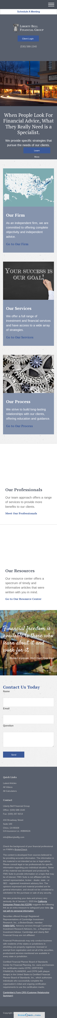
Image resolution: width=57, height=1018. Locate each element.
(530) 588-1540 (28, 46)
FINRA (6, 925)
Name (6, 691)
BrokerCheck (21, 849)
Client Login (28, 38)
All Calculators (10, 791)
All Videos (7, 787)
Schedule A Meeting (28, 11)
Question (8, 725)
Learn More (37, 151)
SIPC (12, 925)
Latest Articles (9, 783)
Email (6, 708)
